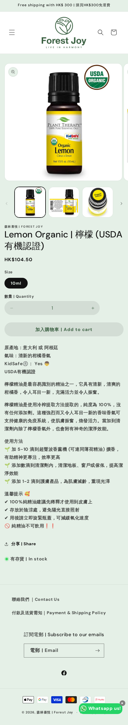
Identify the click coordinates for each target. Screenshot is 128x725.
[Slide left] (6, 203)
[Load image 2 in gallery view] (64, 202)
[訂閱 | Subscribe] (97, 651)
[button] (11, 32)
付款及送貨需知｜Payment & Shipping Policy (59, 612)
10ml (16, 283)
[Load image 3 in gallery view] (97, 202)
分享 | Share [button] (23, 543)
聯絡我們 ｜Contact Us (36, 599)
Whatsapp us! (104, 708)
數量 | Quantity (19, 296)
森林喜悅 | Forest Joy (55, 712)
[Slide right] (121, 203)
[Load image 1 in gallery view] (30, 202)
